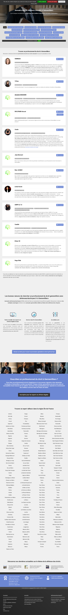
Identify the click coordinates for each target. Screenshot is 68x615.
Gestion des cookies (7, 607)
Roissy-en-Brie (58, 421)
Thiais (58, 492)
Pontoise (42, 544)
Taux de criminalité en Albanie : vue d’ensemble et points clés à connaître (15, 567)
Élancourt (10, 546)
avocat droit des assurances (44, 27)
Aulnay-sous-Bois (10, 433)
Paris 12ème (42, 490)
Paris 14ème (42, 495)
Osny (42, 472)
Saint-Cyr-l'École (57, 433)
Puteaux (58, 413)
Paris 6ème (42, 524)
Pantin (42, 480)
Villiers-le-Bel (58, 534)
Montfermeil (42, 426)
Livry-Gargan (26, 522)
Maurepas (26, 544)
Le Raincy (26, 499)
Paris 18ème (42, 504)
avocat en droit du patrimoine (30, 32)
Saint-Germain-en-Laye (58, 443)
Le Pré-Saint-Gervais (26, 497)
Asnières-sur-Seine (10, 426)
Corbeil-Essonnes (10, 522)
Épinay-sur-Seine (10, 549)
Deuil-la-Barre (10, 536)
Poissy (42, 539)
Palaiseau (42, 477)
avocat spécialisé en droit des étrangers (15, 37)
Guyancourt (26, 453)
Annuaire (4, 599)
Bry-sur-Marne (10, 467)
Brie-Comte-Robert (10, 463)
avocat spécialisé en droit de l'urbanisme (49, 35)
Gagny (26, 436)
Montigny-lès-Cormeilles (42, 433)
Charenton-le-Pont (10, 482)
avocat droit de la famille (30, 27)
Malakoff (26, 534)
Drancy (10, 539)
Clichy (10, 509)
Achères (10, 413)
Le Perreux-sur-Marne (26, 490)
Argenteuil (10, 423)
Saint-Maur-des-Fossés (58, 450)
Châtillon (10, 487)
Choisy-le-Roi (10, 504)
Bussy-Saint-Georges (10, 470)
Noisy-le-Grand (42, 463)
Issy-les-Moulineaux (26, 460)
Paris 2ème (42, 514)
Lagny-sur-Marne (26, 475)
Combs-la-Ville (10, 517)
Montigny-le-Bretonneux (42, 431)
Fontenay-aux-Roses (26, 426)
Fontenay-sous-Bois (26, 428)
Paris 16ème (42, 499)
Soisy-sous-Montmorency (57, 480)
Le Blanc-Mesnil (26, 477)
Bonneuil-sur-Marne (10, 453)
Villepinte (58, 529)
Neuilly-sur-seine (42, 455)
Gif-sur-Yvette (26, 445)
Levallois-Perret (26, 514)
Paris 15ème (42, 497)
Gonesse (26, 448)
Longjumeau (26, 526)
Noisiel (42, 460)
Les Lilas (26, 504)
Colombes (10, 514)
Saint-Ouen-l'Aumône (57, 455)
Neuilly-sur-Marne (42, 453)
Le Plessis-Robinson (26, 492)
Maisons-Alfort (26, 529)
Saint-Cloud (57, 431)
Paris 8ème (42, 529)
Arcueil (10, 421)
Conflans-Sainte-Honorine (10, 519)
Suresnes (58, 487)
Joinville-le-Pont (26, 465)
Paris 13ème (42, 492)
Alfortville (10, 416)
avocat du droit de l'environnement (31, 29)
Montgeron (42, 428)
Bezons (10, 440)
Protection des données (7, 605)
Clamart (10, 507)
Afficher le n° (60, 114)
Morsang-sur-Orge (42, 443)
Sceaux (58, 472)
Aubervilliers (10, 431)
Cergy (10, 475)
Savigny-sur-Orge (58, 470)
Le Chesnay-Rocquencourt (26, 482)
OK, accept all (42, 1)
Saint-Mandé (58, 448)
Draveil (10, 541)
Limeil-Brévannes (26, 519)
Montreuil (42, 438)
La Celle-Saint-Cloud (26, 470)
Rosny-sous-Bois (58, 426)
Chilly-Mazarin (10, 502)
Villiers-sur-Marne (58, 536)
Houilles (26, 458)
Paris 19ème (42, 507)
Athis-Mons (10, 428)
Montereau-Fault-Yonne (42, 423)
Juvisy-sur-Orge (26, 467)
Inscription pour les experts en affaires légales (34, 395)
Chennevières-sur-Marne (10, 497)
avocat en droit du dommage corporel (13, 32)
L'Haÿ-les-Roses (26, 517)
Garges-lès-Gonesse (26, 440)
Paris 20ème (42, 512)
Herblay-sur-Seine (26, 455)
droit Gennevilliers (27, 604)
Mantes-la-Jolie (26, 536)
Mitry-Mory (42, 418)
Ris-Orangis (57, 418)
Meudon (42, 416)
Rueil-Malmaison (57, 428)
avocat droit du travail (17, 29)
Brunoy (10, 465)
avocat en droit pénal (58, 32)
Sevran (57, 475)
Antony (10, 418)
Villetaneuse (58, 531)
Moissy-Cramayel (42, 421)
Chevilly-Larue (10, 499)
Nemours (42, 448)
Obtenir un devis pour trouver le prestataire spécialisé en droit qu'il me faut (34, 351)
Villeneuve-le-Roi (57, 522)
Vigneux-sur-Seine (58, 512)
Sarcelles (58, 463)
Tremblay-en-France (58, 499)
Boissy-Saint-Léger (10, 448)
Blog (4, 609)
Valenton (58, 502)
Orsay (42, 470)
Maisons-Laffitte (26, 531)
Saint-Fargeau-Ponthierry (58, 440)
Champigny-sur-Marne (10, 477)
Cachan (10, 472)
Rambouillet (57, 416)
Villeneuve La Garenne (58, 519)
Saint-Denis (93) (57, 436)
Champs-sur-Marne (10, 480)
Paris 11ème (42, 487)
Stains (58, 482)
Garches (26, 438)
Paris (42, 482)
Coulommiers (10, 526)
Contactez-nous (6, 610)
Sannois (58, 460)
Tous (5, 27)
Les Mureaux (26, 507)
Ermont (26, 416)
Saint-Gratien (58, 445)
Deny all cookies (53, 1)
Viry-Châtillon (58, 541)
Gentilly (26, 443)
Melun (42, 413)
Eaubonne (10, 544)
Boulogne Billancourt (10, 455)
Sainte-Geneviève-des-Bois (58, 438)
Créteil (10, 531)
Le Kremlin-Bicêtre (26, 485)
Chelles (10, 495)
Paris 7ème (42, 526)
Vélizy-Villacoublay (58, 507)
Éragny (26, 413)
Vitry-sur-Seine (58, 544)
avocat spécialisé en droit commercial (29, 35)
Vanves (58, 504)
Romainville (58, 423)
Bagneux (10, 436)
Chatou (10, 490)
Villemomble (58, 517)
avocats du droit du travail (31, 147)
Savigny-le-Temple (58, 467)
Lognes (26, 524)
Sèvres (57, 477)
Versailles (58, 509)
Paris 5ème (42, 522)
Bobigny (10, 443)
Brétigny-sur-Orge (10, 460)
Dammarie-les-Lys (10, 534)
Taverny (58, 490)
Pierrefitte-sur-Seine (42, 534)
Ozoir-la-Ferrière (42, 475)
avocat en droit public (14, 35)
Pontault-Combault (42, 541)
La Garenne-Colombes (26, 472)
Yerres (58, 546)
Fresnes (26, 433)
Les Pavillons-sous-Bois (26, 509)
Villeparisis (58, 526)
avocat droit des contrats (58, 27)
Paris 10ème (42, 485)
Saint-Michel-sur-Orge (58, 453)
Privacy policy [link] (34, 3)
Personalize (62, 1)
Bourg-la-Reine (10, 458)
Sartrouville (58, 465)
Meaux (26, 546)
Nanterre (42, 445)
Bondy (10, 450)
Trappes (58, 497)
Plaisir (42, 536)
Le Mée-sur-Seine (26, 487)
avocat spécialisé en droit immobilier (54, 37)
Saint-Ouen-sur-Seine (58, 458)
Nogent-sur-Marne (42, 458)
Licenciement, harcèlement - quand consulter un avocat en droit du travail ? (57, 567)
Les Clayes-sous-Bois (26, 502)
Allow (39, 40)
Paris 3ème (42, 517)
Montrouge (42, 440)
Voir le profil (60, 59)
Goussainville (26, 450)
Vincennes (58, 539)
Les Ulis (26, 512)
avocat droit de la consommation (15, 27)
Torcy (58, 495)
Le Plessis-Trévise (26, 495)
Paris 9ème (42, 531)
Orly (42, 467)
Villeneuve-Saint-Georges (58, 524)
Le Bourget (26, 480)
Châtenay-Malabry (10, 485)
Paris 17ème (42, 502)
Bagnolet (10, 438)
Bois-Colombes (10, 445)
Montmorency (42, 436)
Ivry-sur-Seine (26, 463)
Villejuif (57, 514)
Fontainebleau (26, 423)
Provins (42, 546)
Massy (26, 541)
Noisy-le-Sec (42, 465)
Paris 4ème (42, 519)
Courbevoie (10, 529)
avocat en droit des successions (48, 29)
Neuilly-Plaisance (42, 450)
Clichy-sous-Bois (10, 512)
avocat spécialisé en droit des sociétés (34, 37)
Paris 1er (42, 509)
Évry (26, 421)
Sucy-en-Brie (58, 485)
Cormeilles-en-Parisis (10, 524)
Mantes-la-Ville (26, 539)
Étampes (26, 418)
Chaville (10, 492)
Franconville (26, 431)
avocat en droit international (45, 32)
